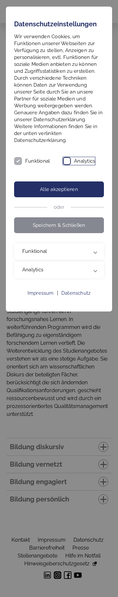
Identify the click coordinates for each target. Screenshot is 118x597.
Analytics (84, 161)
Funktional (37, 161)
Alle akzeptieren (59, 189)
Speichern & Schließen (59, 225)
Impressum (41, 323)
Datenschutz (75, 323)
